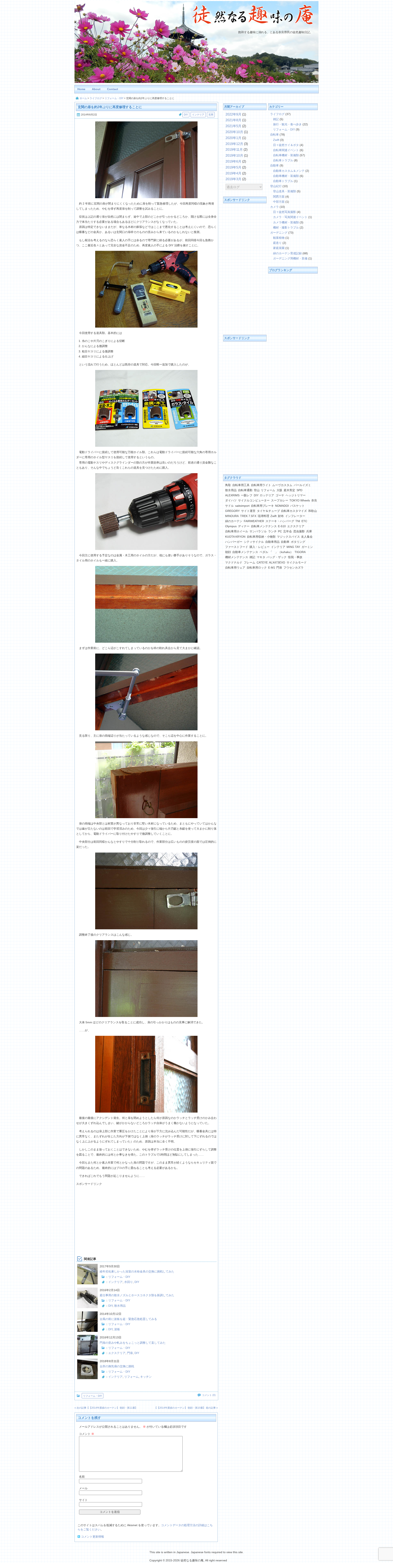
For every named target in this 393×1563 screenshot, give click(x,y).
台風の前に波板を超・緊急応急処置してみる (128, 1319)
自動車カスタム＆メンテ (289, 170)
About (96, 89)
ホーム (83, 98)
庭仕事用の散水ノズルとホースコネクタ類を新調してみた (137, 1295)
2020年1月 (233, 138)
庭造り (277, 242)
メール (83, 1488)
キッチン (146, 1376)
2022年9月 (233, 114)
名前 (82, 1476)
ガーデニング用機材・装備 (290, 258)
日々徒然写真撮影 (284, 212)
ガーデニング (278, 232)
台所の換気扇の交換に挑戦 (117, 1366)
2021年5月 (233, 126)
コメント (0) (209, 1395)
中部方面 (279, 201)
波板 (117, 1329)
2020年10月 (234, 132)
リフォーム (131, 1376)
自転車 (274, 134)
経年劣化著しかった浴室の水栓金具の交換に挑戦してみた (137, 1271)
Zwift (276, 139)
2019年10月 (234, 155)
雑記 (276, 119)
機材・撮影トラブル (286, 227)
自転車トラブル (283, 160)
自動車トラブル (283, 181)
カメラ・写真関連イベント (290, 217)
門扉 (130, 1353)
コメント (86, 1433)
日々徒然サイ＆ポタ (286, 145)
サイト (83, 1500)
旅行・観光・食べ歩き (287, 124)
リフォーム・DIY (114, 98)
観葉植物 (279, 237)
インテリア (198, 114)
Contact (112, 89)
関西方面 (279, 196)
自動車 (274, 165)
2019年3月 (233, 179)
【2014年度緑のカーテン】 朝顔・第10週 (180, 1407)
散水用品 (120, 1305)
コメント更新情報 (92, 1536)
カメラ (274, 206)
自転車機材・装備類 (286, 155)
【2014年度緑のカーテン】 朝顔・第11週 (112, 1407)
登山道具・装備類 (284, 191)
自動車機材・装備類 (286, 176)
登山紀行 (276, 186)
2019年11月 (234, 149)
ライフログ (96, 98)
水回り (128, 1282)
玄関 (210, 114)
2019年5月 (233, 167)
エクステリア (116, 1353)
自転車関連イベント (286, 150)
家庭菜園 (279, 248)
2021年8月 (233, 120)
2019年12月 (234, 144)
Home (81, 89)
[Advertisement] (146, 1215)
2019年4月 (233, 173)
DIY (186, 114)
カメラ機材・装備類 (286, 222)
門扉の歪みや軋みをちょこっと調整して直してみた (133, 1342)
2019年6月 (233, 161)
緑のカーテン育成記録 (287, 253)
